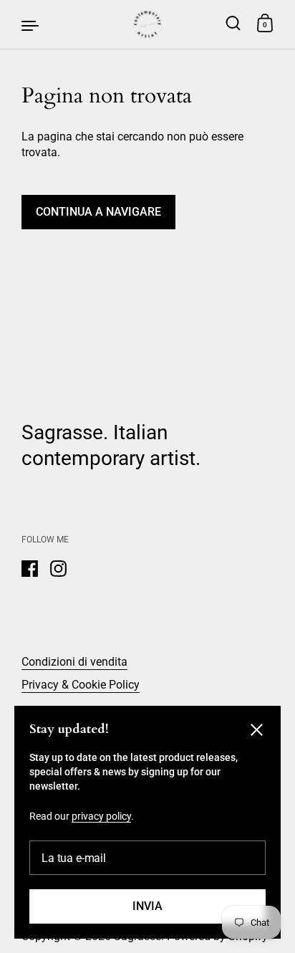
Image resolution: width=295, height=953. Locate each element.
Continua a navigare (98, 212)
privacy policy (101, 816)
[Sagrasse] (147, 24)
